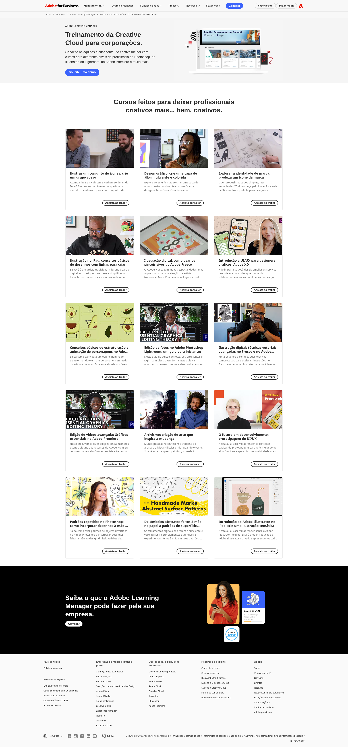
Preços (173, 5)
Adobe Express (103, 681)
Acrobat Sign (102, 691)
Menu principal (93, 5)
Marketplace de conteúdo (113, 14)
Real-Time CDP (104, 725)
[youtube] (95, 736)
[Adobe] (300, 5)
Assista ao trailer (116, 202)
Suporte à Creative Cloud (213, 688)
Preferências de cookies (214, 736)
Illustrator (153, 696)
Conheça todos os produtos (109, 671)
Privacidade (177, 736)
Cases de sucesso (210, 673)
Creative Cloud (103, 706)
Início (48, 14)
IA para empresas (52, 705)
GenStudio (101, 720)
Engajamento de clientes (56, 686)
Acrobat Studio (103, 696)
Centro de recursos (210, 668)
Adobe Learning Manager (82, 14)
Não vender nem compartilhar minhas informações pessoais (273, 736)
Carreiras (258, 678)
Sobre (257, 668)
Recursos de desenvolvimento (216, 697)
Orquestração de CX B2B (56, 700)
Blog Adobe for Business (213, 678)
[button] (53, 736)
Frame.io (100, 716)
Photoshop (154, 701)
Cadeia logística (262, 702)
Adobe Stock (155, 686)
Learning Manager (122, 5)
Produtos (60, 14)
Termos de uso (193, 736)
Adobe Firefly (155, 681)
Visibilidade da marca (54, 695)
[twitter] (82, 736)
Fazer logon (213, 5)
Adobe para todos (263, 712)
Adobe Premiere (157, 706)
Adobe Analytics (104, 676)
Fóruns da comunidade (212, 692)
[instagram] (76, 736)
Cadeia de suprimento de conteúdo (61, 690)
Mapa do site (235, 736)
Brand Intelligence (105, 701)
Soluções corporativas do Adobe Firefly (115, 686)
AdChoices (299, 741)
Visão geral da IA (262, 673)
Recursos (191, 5)
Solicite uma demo (82, 72)
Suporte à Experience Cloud (215, 683)
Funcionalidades (149, 5)
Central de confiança (264, 707)
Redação (258, 688)
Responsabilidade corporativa (269, 692)
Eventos (258, 683)
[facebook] (69, 736)
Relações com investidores (267, 697)
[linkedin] (88, 736)
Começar (234, 5)
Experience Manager (106, 711)
